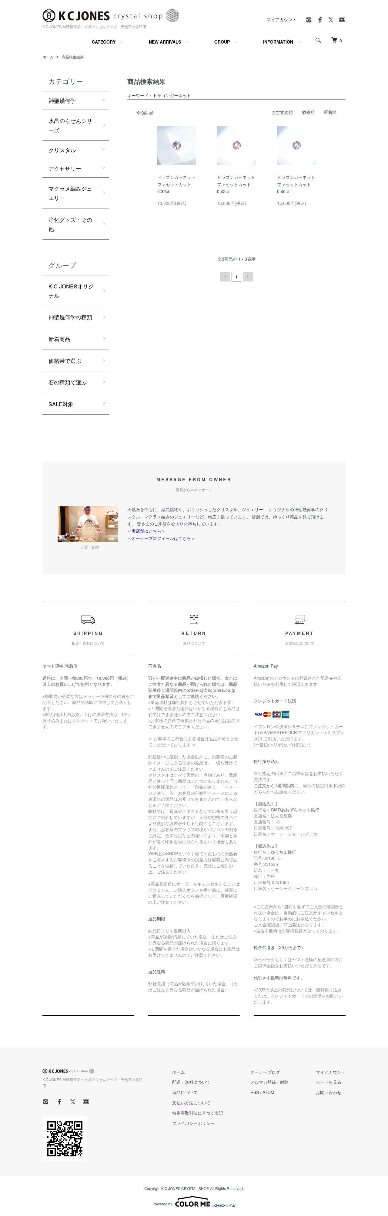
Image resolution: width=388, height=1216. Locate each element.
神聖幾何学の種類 (70, 317)
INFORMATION (278, 42)
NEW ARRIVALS (165, 42)
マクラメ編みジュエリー (70, 193)
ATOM (268, 1092)
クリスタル (62, 150)
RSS (254, 1092)
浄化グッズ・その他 (70, 224)
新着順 (330, 112)
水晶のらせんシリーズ (70, 125)
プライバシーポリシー (193, 1123)
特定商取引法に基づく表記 (197, 1113)
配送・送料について (191, 1082)
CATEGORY (103, 42)
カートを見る (328, 1082)
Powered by (162, 1203)
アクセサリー (64, 168)
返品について (185, 1092)
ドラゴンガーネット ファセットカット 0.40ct (298, 184)
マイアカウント (281, 19)
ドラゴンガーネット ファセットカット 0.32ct (178, 184)
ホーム (47, 56)
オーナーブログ (265, 1072)
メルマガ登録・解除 (269, 1082)
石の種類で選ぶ (67, 382)
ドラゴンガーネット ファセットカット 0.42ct (238, 184)
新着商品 (59, 339)
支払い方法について (191, 1102)
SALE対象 (60, 404)
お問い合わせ (328, 1092)
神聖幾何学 (62, 100)
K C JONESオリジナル (71, 290)
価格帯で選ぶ (64, 360)
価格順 (308, 112)
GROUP (222, 42)
